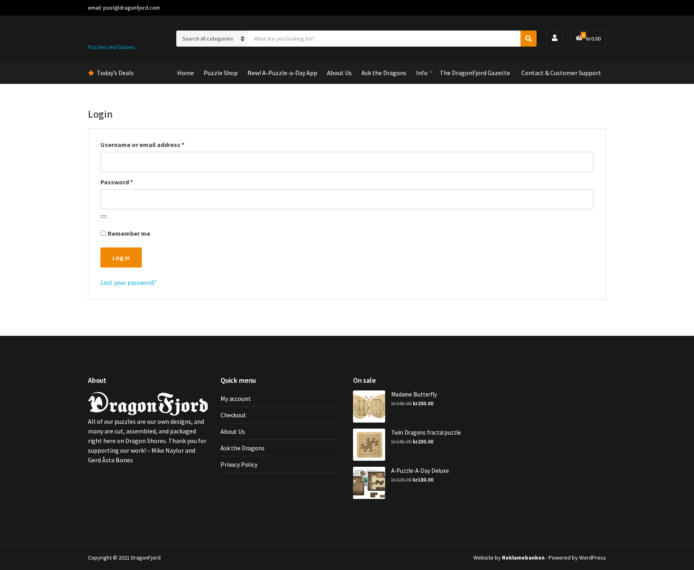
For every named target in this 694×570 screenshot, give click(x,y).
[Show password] (103, 216)
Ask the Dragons (383, 73)
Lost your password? (128, 282)
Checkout (233, 415)
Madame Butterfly (414, 394)
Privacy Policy (238, 464)
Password (129, 182)
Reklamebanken (523, 557)
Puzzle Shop (221, 73)
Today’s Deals (115, 73)
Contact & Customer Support (561, 73)
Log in (121, 257)
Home (185, 73)
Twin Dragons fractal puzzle (426, 432)
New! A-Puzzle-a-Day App (282, 73)
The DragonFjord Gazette (475, 73)
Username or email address (155, 145)
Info (422, 73)
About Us (339, 73)
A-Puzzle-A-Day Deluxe (420, 470)
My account (235, 398)
